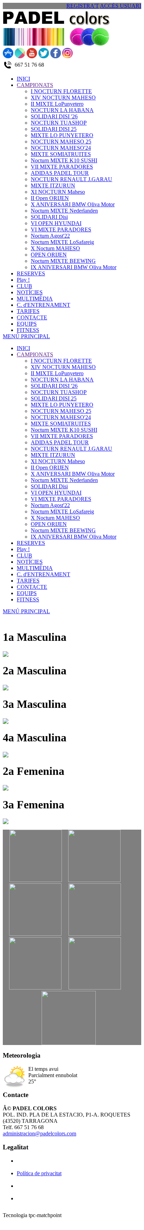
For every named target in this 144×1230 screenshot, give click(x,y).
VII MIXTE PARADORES (62, 436)
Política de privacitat (39, 1173)
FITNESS (28, 599)
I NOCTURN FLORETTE (61, 361)
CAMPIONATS (35, 354)
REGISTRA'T (82, 6)
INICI (23, 348)
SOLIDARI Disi (49, 486)
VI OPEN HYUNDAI (56, 493)
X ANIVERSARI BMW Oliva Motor (73, 474)
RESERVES (31, 543)
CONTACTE (32, 587)
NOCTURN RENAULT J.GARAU (71, 449)
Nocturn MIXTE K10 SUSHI (64, 430)
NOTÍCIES (30, 562)
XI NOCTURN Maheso (58, 461)
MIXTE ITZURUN (53, 455)
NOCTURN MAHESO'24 (61, 417)
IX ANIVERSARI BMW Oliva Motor (73, 537)
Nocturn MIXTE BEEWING (63, 530)
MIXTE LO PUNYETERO (62, 405)
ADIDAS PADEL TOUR (60, 442)
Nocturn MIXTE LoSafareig (62, 511)
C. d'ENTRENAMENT (43, 574)
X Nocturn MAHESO (55, 518)
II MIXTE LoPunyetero (57, 373)
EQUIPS (27, 593)
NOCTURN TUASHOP (59, 392)
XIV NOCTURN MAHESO (63, 367)
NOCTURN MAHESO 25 (61, 411)
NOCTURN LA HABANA (62, 380)
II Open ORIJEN (50, 467)
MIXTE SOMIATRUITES (61, 424)
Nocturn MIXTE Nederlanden (64, 480)
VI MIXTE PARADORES (61, 499)
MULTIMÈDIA (35, 568)
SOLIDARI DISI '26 (54, 386)
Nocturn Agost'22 (50, 505)
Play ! (23, 549)
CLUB (24, 555)
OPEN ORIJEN (49, 524)
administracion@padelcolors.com (39, 1133)
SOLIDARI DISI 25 (54, 398)
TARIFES (28, 581)
